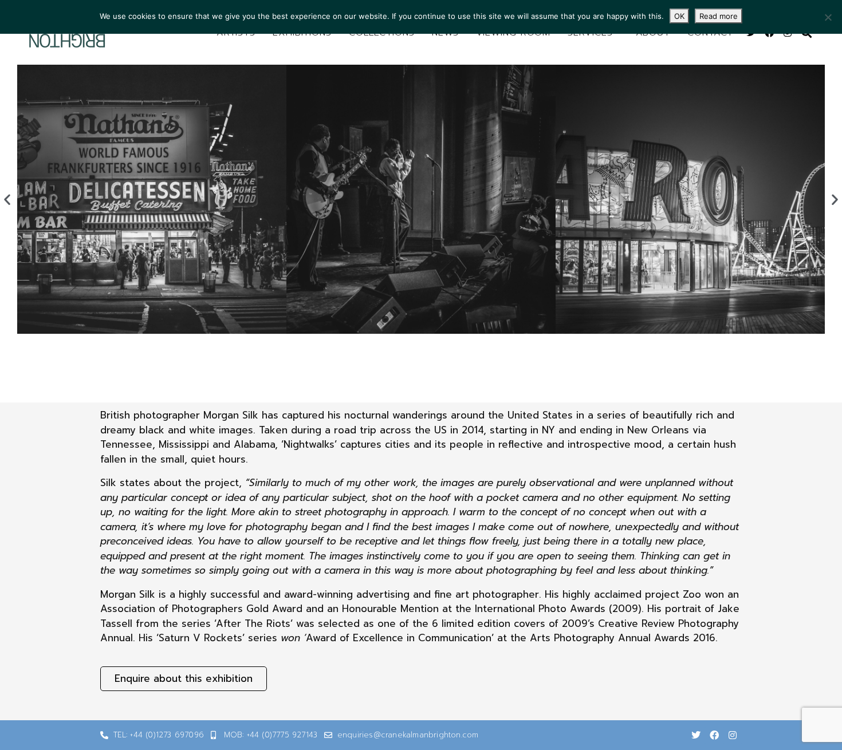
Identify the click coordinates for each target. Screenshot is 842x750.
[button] (7, 199)
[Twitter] (696, 735)
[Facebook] (714, 735)
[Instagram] (732, 735)
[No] (827, 17)
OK (679, 16)
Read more (718, 16)
